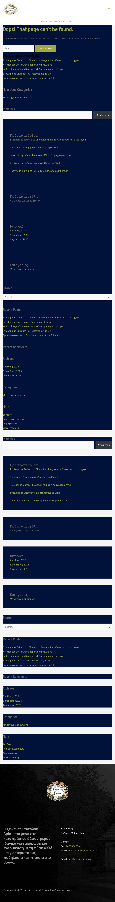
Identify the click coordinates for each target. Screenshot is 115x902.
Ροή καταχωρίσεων (13, 419)
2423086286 (52, 21)
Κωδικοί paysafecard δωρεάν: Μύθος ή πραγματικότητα (33, 69)
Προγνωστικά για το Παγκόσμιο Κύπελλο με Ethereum (32, 78)
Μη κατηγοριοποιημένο (15, 97)
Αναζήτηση (9, 108)
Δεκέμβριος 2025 (19, 235)
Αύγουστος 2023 (19, 239)
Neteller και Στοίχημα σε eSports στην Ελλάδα (27, 64)
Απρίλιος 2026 (18, 230)
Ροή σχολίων (10, 423)
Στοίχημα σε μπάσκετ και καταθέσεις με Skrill (28, 73)
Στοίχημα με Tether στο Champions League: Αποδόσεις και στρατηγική (41, 60)
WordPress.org (11, 428)
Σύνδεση (7, 414)
